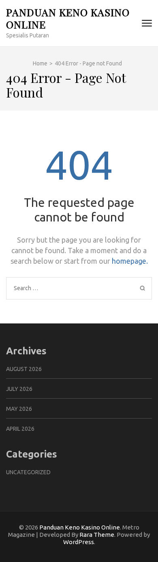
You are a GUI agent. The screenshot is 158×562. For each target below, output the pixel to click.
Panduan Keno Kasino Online (68, 18)
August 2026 (24, 369)
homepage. (130, 261)
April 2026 (20, 428)
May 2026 (19, 409)
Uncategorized (28, 472)
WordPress (78, 541)
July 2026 (19, 389)
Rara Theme (96, 534)
